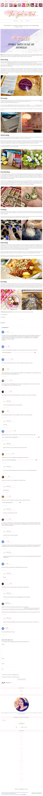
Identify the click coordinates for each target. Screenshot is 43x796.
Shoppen (21, 770)
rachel (6, 368)
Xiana (6, 331)
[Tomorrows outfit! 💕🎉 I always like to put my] (19, 5)
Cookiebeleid (24, 794)
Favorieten (21, 744)
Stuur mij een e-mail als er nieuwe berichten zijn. (11, 676)
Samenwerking (21, 767)
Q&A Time (21, 764)
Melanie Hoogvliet (8, 358)
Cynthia (6, 346)
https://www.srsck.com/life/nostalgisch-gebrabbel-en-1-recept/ (12, 608)
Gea (5, 563)
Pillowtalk (21, 763)
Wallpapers (21, 780)
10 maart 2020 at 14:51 (9, 392)
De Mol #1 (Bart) (16, 502)
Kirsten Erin (7, 518)
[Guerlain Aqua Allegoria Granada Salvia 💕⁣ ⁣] (23, 5)
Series (21, 769)
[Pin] (23, 319)
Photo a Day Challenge (21, 761)
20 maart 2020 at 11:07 (9, 584)
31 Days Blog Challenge (21, 732)
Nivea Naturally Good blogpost (35, 101)
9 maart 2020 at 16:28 (9, 332)
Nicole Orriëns (7, 391)
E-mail (3, 663)
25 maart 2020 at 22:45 (11, 594)
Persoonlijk (21, 760)
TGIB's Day (21, 779)
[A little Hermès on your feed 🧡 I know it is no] (36, 5)
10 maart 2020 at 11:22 (9, 370)
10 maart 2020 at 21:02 (9, 431)
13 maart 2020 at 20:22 (9, 520)
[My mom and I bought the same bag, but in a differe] (32, 5)
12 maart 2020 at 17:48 (9, 497)
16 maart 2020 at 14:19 (11, 467)
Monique (6, 476)
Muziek (21, 757)
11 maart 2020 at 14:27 (9, 477)
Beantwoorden (4, 342)
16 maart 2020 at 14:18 (11, 532)
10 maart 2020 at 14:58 (9, 412)
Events (21, 741)
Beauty (21, 735)
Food (21, 747)
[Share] (20, 319)
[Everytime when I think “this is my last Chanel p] (11, 5)
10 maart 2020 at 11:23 (9, 381)
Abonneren (21, 723)
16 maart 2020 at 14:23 (11, 487)
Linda (6, 410)
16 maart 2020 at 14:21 (11, 553)
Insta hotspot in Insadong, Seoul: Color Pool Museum (25, 459)
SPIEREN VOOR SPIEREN (21, 773)
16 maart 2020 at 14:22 (11, 510)
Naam (3, 658)
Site (2, 669)
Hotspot (21, 751)
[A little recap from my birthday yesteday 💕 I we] (15, 5)
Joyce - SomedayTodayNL (9, 430)
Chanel (21, 738)
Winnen (21, 782)
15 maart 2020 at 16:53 (9, 564)
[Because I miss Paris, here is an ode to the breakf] (28, 5)
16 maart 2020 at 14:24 (11, 402)
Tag (21, 776)
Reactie (3, 644)
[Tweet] (21, 319)
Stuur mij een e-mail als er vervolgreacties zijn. (11, 674)
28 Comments (26, 26)
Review (21, 766)
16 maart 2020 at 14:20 (11, 574)
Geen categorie (21, 748)
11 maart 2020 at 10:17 (9, 454)
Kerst (21, 754)
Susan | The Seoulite (8, 453)
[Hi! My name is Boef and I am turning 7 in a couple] (2, 5)
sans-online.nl (32, 105)
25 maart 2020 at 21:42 (11, 619)
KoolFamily (7, 496)
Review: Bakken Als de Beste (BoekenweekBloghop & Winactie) (23, 352)
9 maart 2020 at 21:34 (9, 347)
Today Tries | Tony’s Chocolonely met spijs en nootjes (28, 437)
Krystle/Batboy (7, 379)
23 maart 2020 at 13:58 (9, 604)
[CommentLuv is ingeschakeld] (7, 683)
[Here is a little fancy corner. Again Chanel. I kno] (6, 5)
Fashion (21, 742)
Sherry (6, 541)
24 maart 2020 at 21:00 (9, 629)
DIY (21, 739)
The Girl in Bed (21, 14)
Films (21, 745)
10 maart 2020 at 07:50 (9, 360)
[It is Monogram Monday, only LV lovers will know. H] (40, 5)
